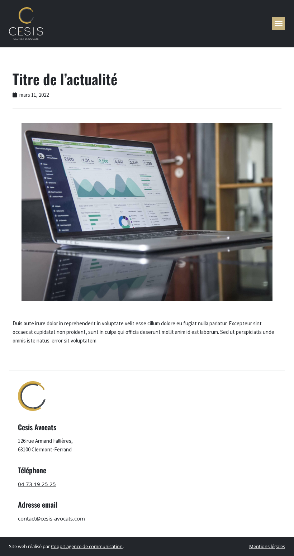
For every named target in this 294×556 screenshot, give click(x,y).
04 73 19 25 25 (37, 484)
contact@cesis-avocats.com (51, 518)
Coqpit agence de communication (87, 546)
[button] (278, 23)
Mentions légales (267, 546)
